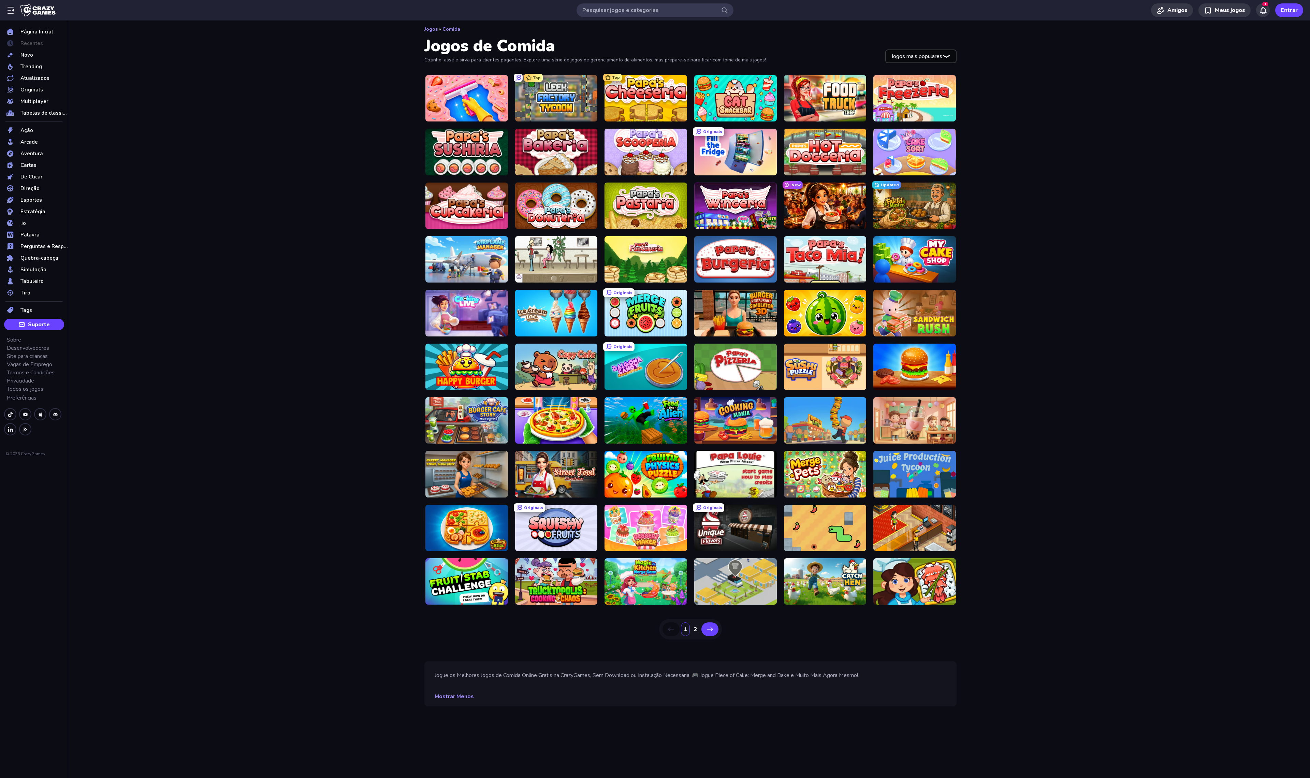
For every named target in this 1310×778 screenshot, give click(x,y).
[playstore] (25, 429)
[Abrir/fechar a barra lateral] (11, 10)
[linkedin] (10, 429)
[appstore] (40, 414)
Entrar (1289, 10)
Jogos (431, 29)
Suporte (39, 324)
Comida (451, 29)
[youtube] (25, 414)
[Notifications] (1263, 10)
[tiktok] (10, 414)
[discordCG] (55, 414)
